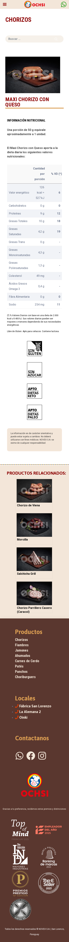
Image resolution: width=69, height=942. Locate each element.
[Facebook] (30, 755)
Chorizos (21, 640)
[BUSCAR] (56, 39)
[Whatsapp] (19, 755)
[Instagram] (42, 755)
